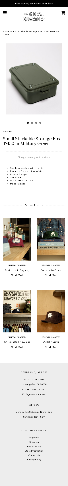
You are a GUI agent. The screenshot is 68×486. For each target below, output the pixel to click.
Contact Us (34, 455)
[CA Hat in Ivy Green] (51, 239)
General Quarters (17, 265)
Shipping (34, 442)
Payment (34, 437)
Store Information (34, 450)
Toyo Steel (8, 131)
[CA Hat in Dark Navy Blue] (17, 311)
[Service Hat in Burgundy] (17, 239)
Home (6, 31)
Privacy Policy (34, 459)
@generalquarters (35, 394)
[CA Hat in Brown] (51, 311)
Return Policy (34, 446)
